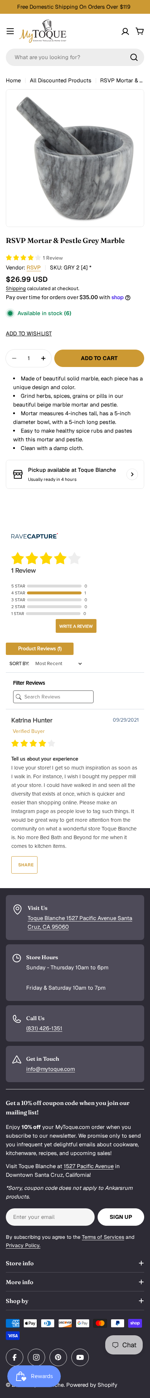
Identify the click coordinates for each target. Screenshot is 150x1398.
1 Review (53, 258)
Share (25, 865)
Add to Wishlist (29, 333)
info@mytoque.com (50, 1068)
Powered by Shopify (91, 1384)
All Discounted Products (60, 80)
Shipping (16, 288)
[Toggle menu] (10, 31)
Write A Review (76, 626)
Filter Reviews (29, 683)
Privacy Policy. (23, 1245)
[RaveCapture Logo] (34, 536)
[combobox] (75, 57)
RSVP (34, 267)
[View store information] (132, 474)
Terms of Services (103, 1237)
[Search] (134, 57)
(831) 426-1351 (44, 1028)
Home (13, 80)
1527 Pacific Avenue (89, 1166)
